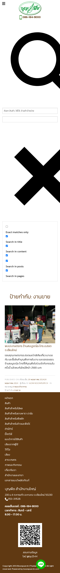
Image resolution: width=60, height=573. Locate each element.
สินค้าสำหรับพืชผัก (14, 418)
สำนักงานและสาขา (14, 475)
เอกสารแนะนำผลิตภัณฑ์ (17, 480)
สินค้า (7, 403)
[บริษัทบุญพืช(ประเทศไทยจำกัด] (30, 8)
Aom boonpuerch (38, 383)
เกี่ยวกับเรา (10, 470)
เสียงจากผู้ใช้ (11, 444)
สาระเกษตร (10, 460)
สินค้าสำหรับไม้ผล (14, 408)
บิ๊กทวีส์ (8, 434)
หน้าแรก (9, 398)
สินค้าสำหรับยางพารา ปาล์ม (19, 413)
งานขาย (16, 390)
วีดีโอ (7, 449)
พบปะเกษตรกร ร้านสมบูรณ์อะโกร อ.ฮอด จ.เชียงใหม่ (28, 348)
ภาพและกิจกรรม (19, 386)
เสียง (7, 454)
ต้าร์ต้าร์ (9, 429)
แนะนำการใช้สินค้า (14, 439)
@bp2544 (32, 556)
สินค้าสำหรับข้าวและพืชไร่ (17, 424)
